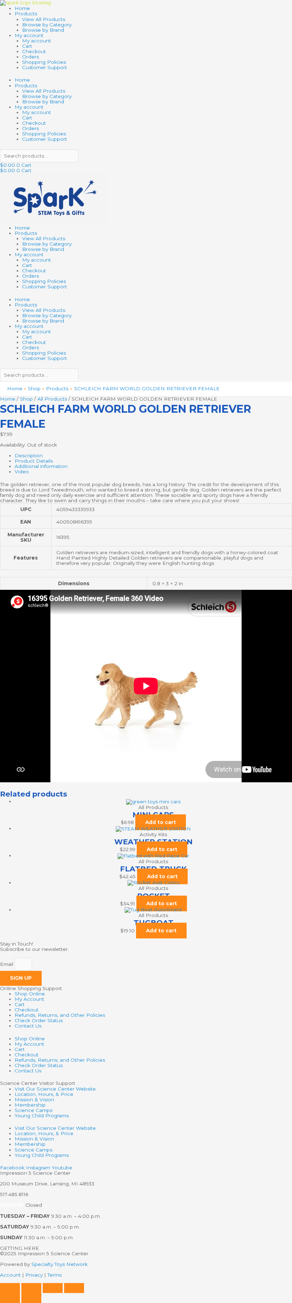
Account (10, 1275)
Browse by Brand (43, 30)
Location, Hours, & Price (44, 1094)
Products (26, 13)
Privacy (34, 1275)
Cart (27, 46)
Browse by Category (47, 24)
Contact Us (28, 1026)
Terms (54, 1275)
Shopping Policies (44, 62)
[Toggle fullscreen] (31, 1288)
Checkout (34, 51)
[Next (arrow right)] (31, 1298)
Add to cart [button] (160, 822)
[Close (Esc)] (74, 1288)
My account (29, 35)
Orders (30, 57)
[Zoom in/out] (10, 1288)
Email (7, 964)
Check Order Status (39, 1020)
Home (22, 8)
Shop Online (30, 993)
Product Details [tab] (34, 461)
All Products (52, 399)
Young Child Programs (42, 1115)
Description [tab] (29, 455)
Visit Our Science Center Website (55, 1089)
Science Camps (33, 1110)
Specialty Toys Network (59, 1264)
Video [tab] (22, 471)
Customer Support (44, 67)
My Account (29, 999)
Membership (30, 1105)
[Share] (53, 1288)
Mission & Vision (34, 1099)
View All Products (43, 19)
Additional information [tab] (41, 466)
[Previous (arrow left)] (10, 1298)
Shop (26, 399)
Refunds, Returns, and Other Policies (60, 1015)
